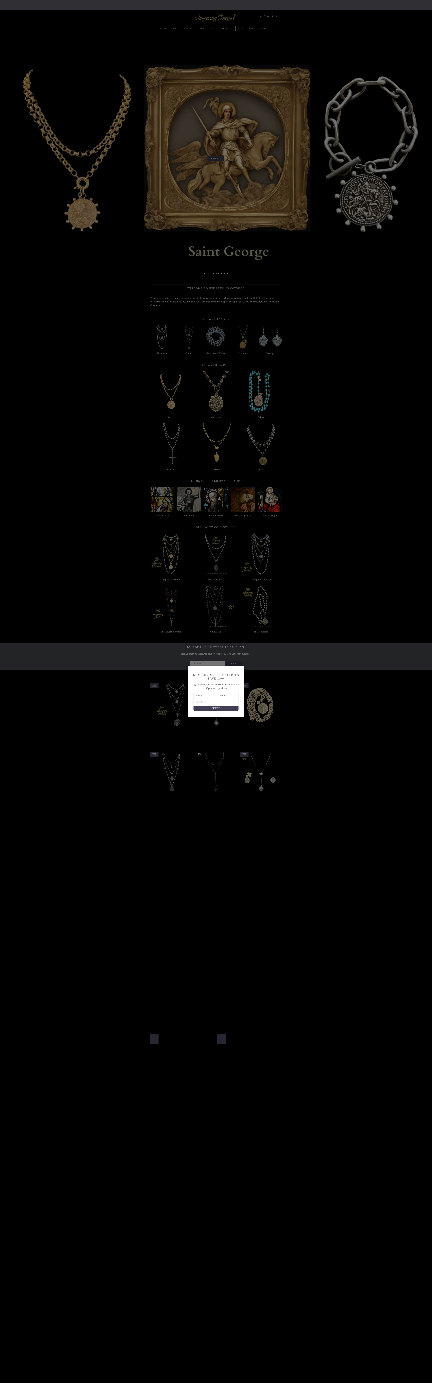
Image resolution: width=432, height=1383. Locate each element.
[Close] (241, 669)
